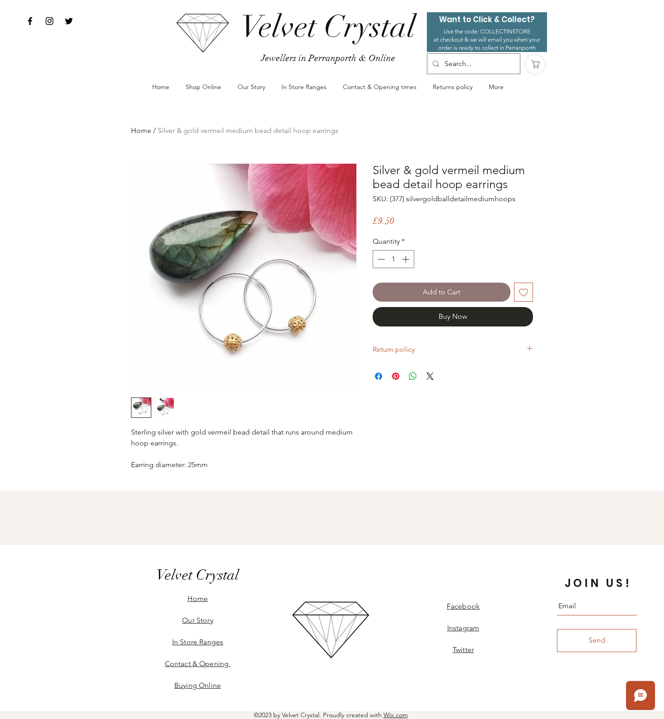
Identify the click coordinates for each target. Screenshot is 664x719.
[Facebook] (30, 21)
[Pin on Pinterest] (395, 376)
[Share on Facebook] (378, 376)
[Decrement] (380, 259)
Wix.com (395, 715)
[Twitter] (69, 21)
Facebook (463, 606)
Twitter (463, 649)
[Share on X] (430, 376)
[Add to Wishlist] (523, 292)
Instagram (463, 628)
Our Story (197, 620)
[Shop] (535, 64)
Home (141, 130)
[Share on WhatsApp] (412, 376)
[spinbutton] (393, 259)
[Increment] (406, 259)
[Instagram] (49, 21)
